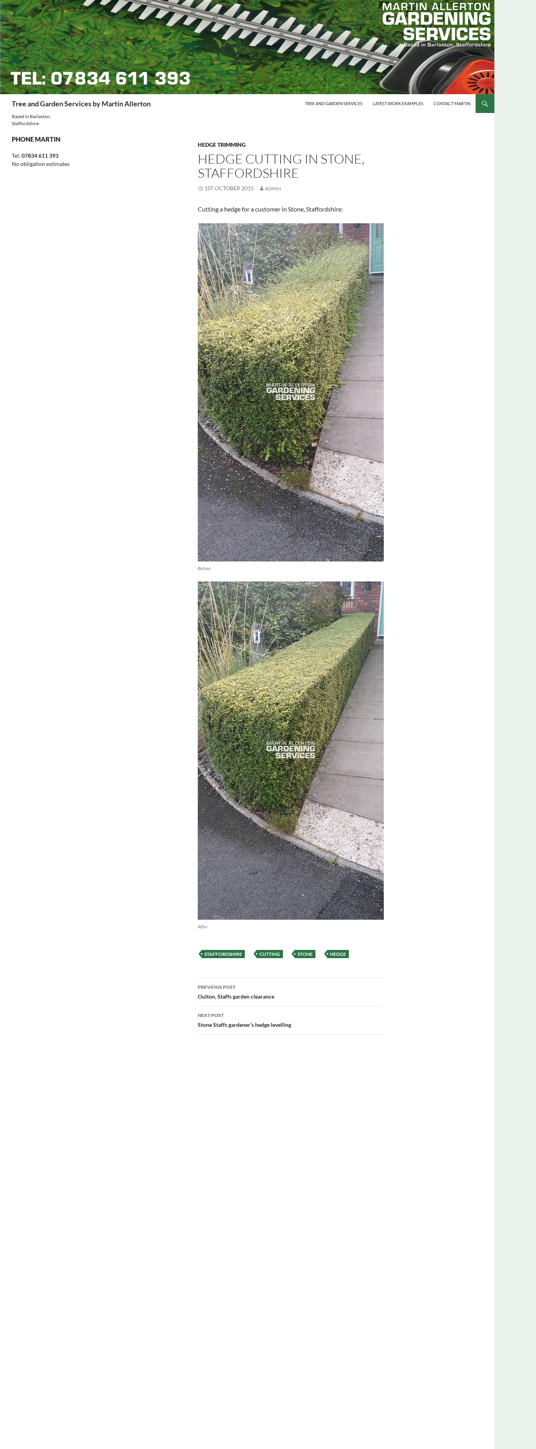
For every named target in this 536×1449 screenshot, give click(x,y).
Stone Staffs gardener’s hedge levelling (244, 1020)
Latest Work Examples (398, 103)
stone (305, 954)
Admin (273, 188)
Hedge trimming (222, 144)
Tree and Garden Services (334, 103)
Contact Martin (452, 103)
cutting (269, 954)
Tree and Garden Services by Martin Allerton (81, 103)
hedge (338, 954)
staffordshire (223, 954)
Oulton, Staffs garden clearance (236, 992)
